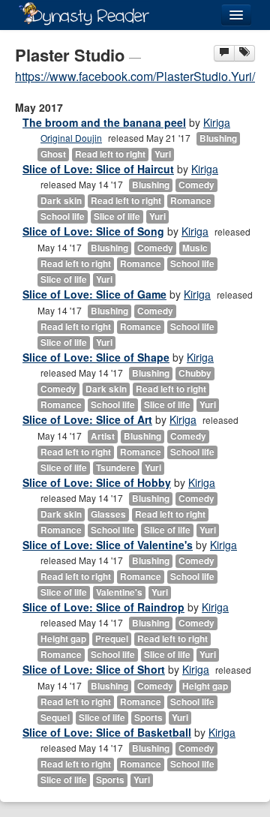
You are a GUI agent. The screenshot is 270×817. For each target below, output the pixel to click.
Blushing (218, 138)
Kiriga (216, 122)
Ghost (53, 154)
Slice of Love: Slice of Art (87, 419)
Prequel (111, 638)
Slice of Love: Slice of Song (93, 231)
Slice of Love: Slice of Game (94, 294)
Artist (103, 436)
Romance (191, 200)
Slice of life (117, 216)
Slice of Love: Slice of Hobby (96, 482)
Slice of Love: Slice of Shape (96, 357)
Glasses (108, 514)
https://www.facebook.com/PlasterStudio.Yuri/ (135, 76)
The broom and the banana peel (104, 122)
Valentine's (119, 592)
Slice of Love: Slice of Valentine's (107, 544)
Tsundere (116, 467)
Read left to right (110, 154)
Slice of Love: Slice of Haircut (98, 168)
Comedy (196, 185)
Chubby (195, 373)
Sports (148, 717)
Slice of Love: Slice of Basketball (106, 732)
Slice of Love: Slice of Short (93, 669)
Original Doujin (71, 137)
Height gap (63, 638)
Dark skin (61, 200)
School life (62, 216)
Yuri (162, 154)
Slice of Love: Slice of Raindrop (103, 606)
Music (195, 248)
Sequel (55, 717)
